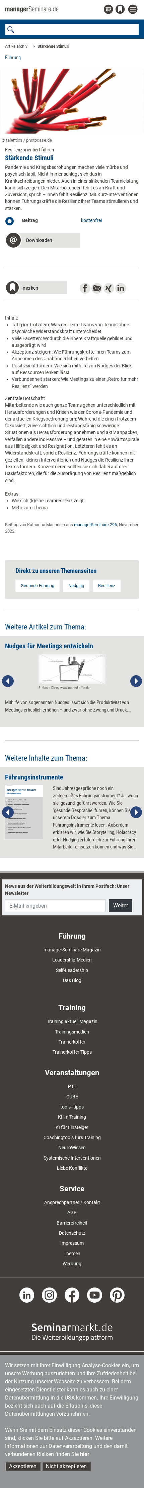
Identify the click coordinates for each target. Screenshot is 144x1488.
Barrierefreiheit (72, 1223)
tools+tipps (72, 1107)
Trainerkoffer (72, 1042)
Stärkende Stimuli (53, 46)
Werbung (72, 1263)
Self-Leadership (72, 970)
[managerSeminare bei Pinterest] (117, 1294)
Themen (72, 1253)
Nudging (76, 585)
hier (84, 1454)
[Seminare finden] (72, 1331)
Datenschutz (72, 1233)
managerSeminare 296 (95, 524)
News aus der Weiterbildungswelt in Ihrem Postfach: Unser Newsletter (67, 889)
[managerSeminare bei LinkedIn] (27, 1294)
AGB (72, 1212)
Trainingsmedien (72, 1032)
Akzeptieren (23, 1466)
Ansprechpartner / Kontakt (72, 1202)
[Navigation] (133, 9)
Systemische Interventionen (72, 1158)
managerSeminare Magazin (72, 949)
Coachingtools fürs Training (72, 1137)
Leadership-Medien (72, 960)
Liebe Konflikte (72, 1168)
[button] (42, 241)
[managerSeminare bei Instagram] (49, 1294)
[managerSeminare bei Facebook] (72, 1294)
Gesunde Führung (37, 585)
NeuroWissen (72, 1147)
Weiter (120, 905)
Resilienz (106, 585)
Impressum (72, 1243)
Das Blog (72, 980)
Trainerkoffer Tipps (72, 1052)
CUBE (72, 1096)
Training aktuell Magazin (72, 1021)
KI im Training (72, 1117)
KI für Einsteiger (72, 1127)
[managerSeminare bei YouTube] (94, 1294)
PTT (72, 1086)
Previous (8, 681)
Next (136, 681)
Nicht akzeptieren (66, 1466)
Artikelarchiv (16, 46)
